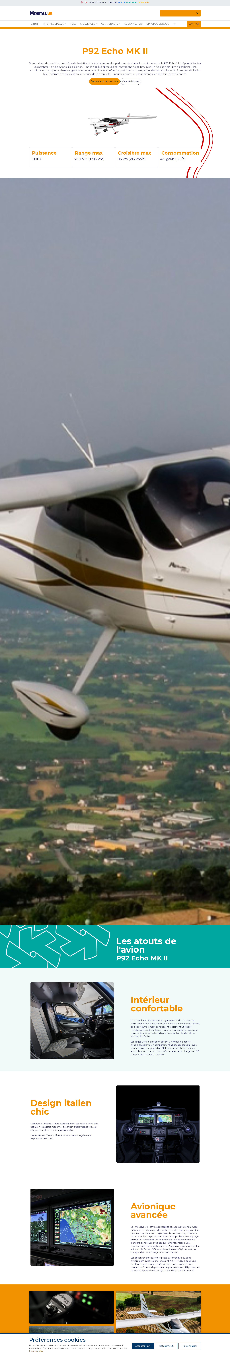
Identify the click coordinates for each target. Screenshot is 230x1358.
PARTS (121, 2)
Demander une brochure (104, 81)
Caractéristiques (130, 81)
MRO (141, 2)
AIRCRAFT (131, 2)
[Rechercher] (197, 13)
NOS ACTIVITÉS (97, 2)
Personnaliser (189, 1346)
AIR (147, 2)
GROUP (113, 2)
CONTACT (193, 24)
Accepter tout (142, 1346)
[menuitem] (82, 2)
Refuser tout (166, 1346)
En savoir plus (36, 1351)
